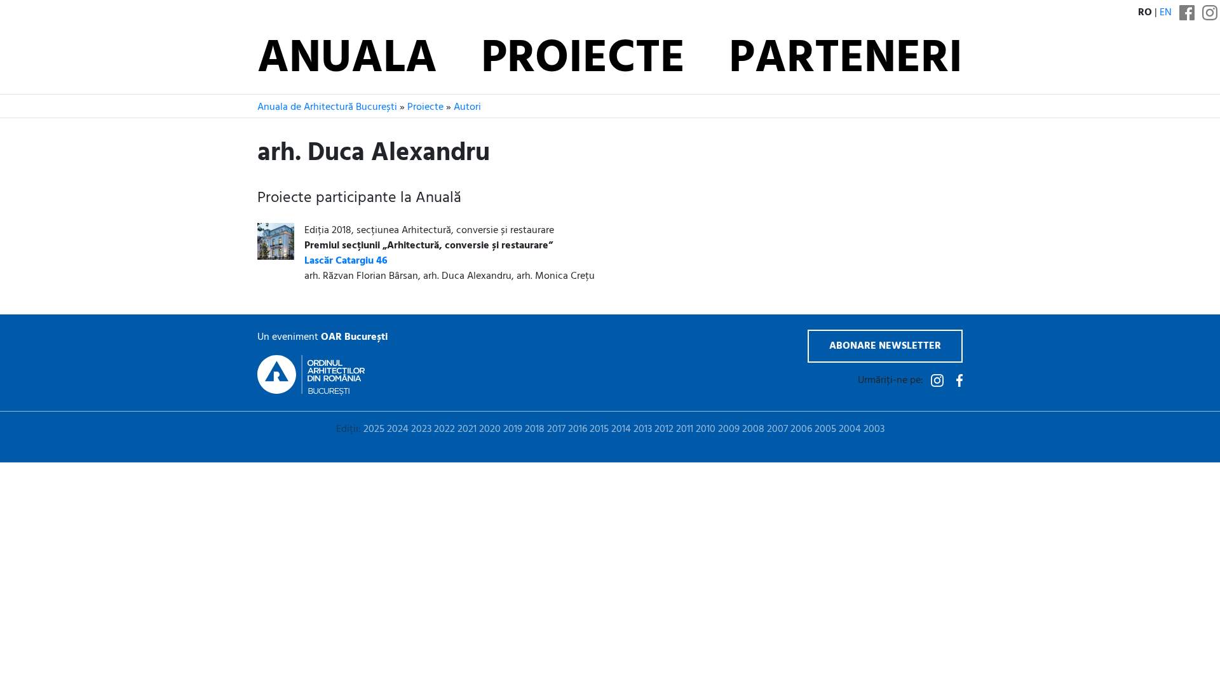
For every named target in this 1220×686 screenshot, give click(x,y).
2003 (874, 429)
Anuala (347, 59)
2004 (850, 429)
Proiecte (583, 59)
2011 (684, 429)
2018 (535, 429)
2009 (729, 429)
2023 (421, 429)
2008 (753, 429)
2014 (621, 429)
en (1166, 12)
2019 (512, 429)
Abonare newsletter (885, 346)
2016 (577, 429)
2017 (556, 429)
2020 (490, 429)
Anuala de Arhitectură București (327, 107)
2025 (373, 429)
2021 (467, 429)
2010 (705, 429)
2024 (398, 429)
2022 (444, 429)
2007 (777, 429)
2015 (599, 429)
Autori (467, 107)
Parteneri (846, 59)
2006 (801, 429)
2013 (643, 429)
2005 (825, 429)
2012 (664, 429)
